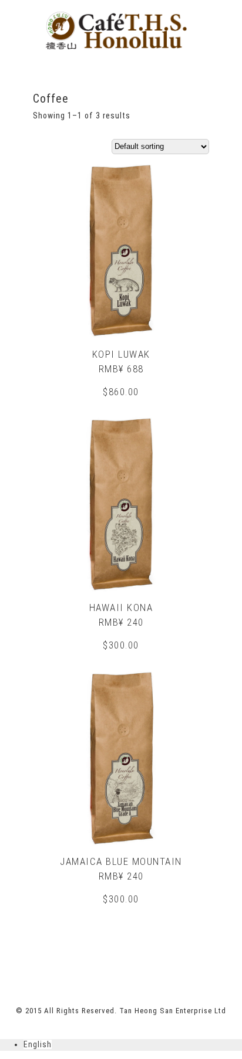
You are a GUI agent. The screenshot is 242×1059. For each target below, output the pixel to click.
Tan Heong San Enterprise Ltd (172, 1010)
